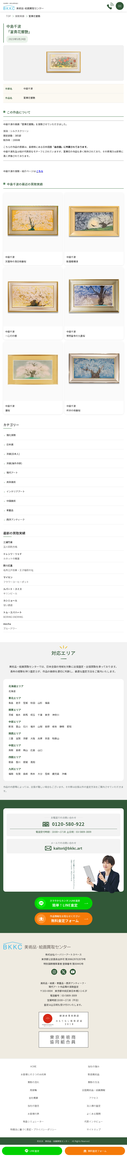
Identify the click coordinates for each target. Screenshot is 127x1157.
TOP (8, 16)
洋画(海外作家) (14, 463)
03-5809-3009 (69, 995)
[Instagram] (54, 972)
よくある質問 (94, 1113)
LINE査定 (34, 1151)
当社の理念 (33, 1105)
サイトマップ (94, 1129)
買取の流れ (33, 1082)
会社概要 (33, 1097)
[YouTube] (73, 972)
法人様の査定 (94, 1105)
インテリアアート (15, 491)
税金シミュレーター (33, 1121)
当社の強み (93, 1066)
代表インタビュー (93, 1121)
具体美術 (11, 482)
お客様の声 (33, 1113)
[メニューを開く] (120, 6)
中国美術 (11, 500)
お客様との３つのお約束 (33, 1074)
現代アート (12, 472)
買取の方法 (93, 1082)
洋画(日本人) (13, 453)
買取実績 (19, 16)
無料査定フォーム (97, 1151)
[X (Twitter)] (63, 972)
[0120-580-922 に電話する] (110, 5)
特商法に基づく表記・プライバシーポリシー (33, 1129)
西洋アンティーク (15, 519)
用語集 (33, 1090)
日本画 (9, 444)
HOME (33, 1066)
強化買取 (11, 435)
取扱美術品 (93, 1074)
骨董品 (9, 510)
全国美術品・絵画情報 (93, 1090)
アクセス (93, 1097)
